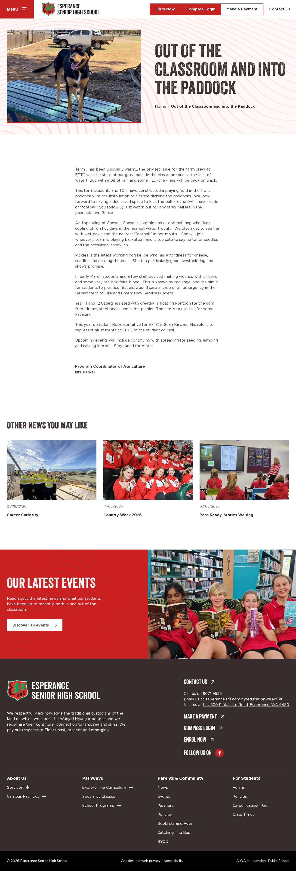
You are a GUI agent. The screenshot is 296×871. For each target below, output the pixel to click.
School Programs (98, 805)
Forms (239, 787)
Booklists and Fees (175, 823)
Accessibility (173, 861)
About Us (16, 778)
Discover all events (30, 625)
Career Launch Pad (250, 805)
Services (15, 787)
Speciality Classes (98, 796)
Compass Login (200, 9)
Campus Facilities (23, 796)
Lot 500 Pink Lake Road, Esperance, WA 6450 (246, 705)
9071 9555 (212, 694)
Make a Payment (242, 9)
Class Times (243, 814)
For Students (246, 778)
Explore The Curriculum (104, 787)
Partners (165, 805)
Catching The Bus (173, 832)
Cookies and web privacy (140, 861)
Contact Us (279, 9)
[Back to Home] (71, 9)
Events (163, 796)
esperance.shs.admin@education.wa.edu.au (244, 699)
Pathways (92, 778)
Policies (164, 814)
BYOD (163, 841)
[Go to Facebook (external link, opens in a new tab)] (219, 753)
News (162, 787)
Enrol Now (165, 9)
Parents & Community (180, 778)
